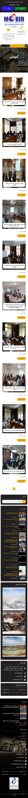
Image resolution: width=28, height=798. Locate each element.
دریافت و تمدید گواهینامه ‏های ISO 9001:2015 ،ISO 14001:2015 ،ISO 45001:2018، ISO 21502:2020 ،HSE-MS (11, 541)
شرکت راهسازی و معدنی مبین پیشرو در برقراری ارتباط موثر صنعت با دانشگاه (11, 567)
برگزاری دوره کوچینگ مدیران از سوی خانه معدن (14, 471)
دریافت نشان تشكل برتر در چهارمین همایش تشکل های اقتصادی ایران (10, 547)
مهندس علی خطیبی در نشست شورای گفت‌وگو (11, 527)
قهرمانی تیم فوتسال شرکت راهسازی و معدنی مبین (10, 520)
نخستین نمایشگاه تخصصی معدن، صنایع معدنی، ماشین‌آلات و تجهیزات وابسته (11, 533)
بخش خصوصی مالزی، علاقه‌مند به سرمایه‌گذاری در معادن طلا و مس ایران (11, 513)
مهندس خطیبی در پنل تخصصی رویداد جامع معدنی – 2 (10, 560)
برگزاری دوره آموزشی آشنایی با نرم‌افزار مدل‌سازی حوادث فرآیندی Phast (14, 225)
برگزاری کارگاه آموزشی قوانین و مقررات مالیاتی (14, 430)
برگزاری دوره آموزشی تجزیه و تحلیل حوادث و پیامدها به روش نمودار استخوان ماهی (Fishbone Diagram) (14, 306)
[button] (20, 8)
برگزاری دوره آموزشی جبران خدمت (14, 144)
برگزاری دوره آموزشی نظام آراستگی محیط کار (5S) (14, 388)
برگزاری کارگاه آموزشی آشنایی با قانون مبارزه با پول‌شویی (14, 266)
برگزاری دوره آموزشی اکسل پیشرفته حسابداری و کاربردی (14, 347)
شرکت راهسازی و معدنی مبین (7, 794)
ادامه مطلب (22, 113)
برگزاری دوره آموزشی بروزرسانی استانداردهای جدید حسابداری (14, 102)
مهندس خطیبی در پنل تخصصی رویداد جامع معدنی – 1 (10, 554)
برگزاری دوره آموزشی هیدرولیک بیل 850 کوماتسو (14, 184)
